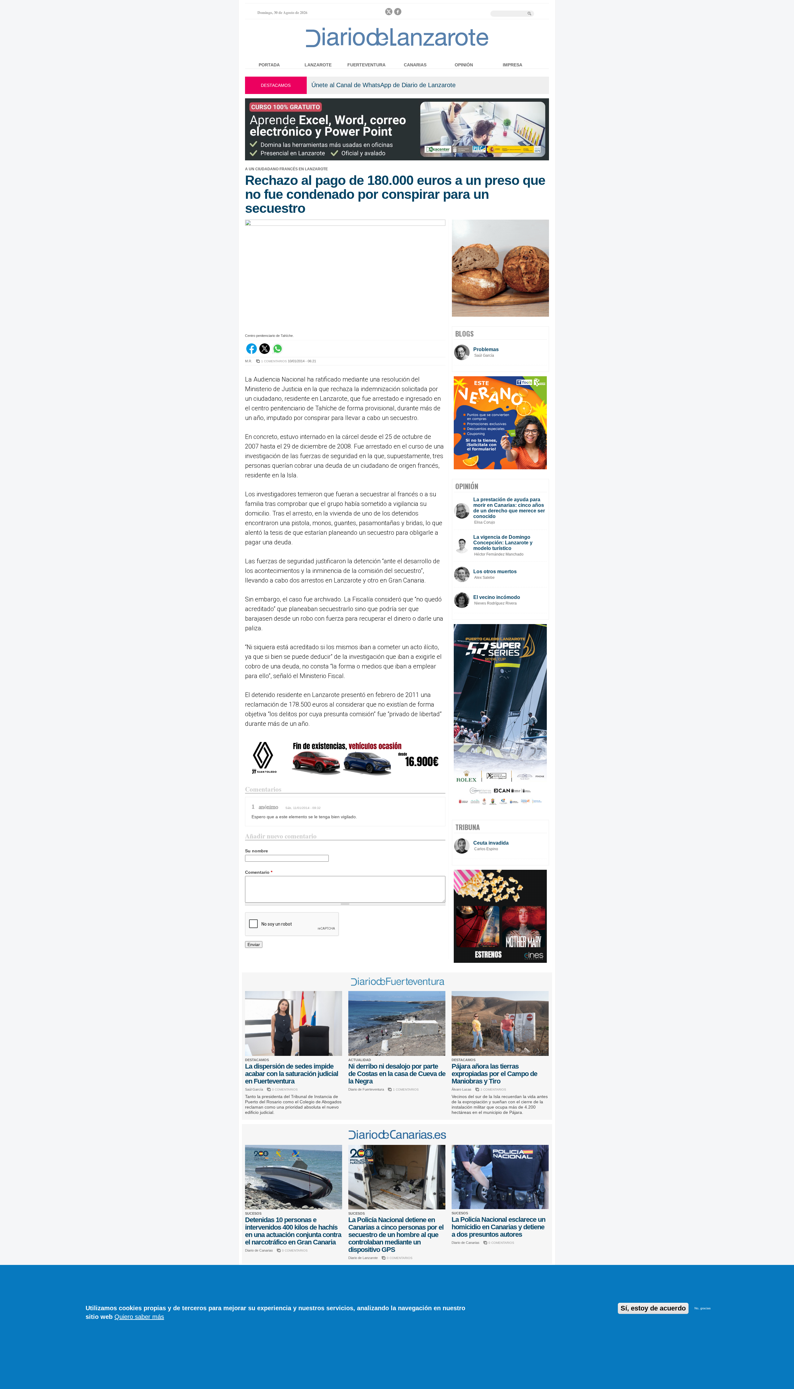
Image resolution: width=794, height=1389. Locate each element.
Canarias (415, 64)
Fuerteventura (366, 64)
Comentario (258, 872)
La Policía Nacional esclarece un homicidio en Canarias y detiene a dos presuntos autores (498, 1227)
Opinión (464, 64)
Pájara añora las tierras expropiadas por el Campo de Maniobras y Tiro (494, 1073)
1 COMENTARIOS (274, 361)
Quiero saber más (139, 1316)
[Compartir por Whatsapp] (277, 352)
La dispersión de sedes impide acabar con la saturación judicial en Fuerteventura (291, 1073)
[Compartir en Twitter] (264, 352)
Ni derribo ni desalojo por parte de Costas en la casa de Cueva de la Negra (396, 1073)
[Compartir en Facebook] (251, 352)
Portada (269, 64)
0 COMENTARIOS (285, 1089)
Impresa (512, 64)
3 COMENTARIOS (493, 1089)
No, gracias (702, 1308)
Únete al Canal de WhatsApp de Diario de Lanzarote (383, 85)
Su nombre (256, 850)
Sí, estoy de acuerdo (653, 1308)
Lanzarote (318, 64)
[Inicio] (397, 47)
